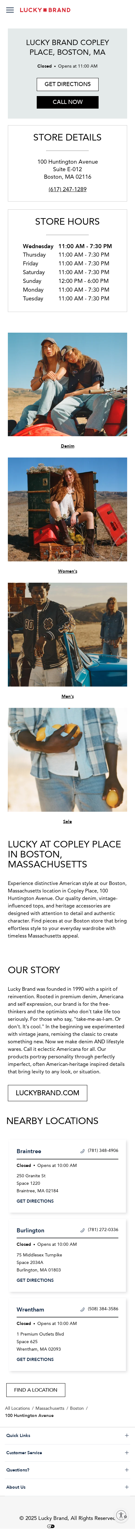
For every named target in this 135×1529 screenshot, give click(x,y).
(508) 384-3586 (103, 1309)
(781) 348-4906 (103, 1150)
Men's (68, 696)
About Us (43, 1487)
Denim (67, 446)
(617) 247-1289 (68, 189)
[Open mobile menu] (10, 11)
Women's (67, 571)
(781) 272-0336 (103, 1230)
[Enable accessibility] (121, 1515)
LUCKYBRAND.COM (47, 1093)
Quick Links (43, 1436)
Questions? (43, 1470)
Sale (67, 822)
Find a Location (35, 1390)
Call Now (68, 102)
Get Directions (64, 83)
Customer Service (43, 1453)
